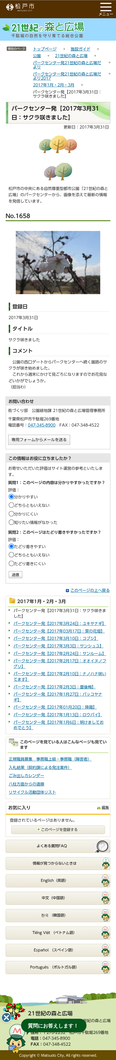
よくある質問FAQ (52, 846)
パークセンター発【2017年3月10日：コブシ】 (56, 638)
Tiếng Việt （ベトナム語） (54, 933)
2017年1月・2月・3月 (53, 85)
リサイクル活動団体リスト (32, 792)
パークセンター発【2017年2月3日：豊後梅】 (55, 687)
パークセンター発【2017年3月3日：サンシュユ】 (59, 646)
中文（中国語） (54, 898)
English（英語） (54, 880)
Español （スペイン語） (54, 950)
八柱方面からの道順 (26, 784)
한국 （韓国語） (54, 915)
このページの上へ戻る (90, 590)
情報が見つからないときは (55, 863)
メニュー (106, 14)
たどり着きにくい (30, 564)
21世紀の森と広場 (71, 56)
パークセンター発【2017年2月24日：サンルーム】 (60, 654)
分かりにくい (26, 514)
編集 (105, 807)
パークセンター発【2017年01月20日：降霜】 (55, 707)
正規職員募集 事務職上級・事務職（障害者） (50, 759)
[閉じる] (6, 1018)
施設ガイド (80, 49)
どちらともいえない (32, 505)
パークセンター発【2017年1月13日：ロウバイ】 (58, 715)
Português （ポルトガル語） (54, 967)
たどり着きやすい (30, 547)
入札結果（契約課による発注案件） (40, 768)
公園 (37, 56)
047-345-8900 (41, 425)
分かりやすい (26, 497)
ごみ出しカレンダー (26, 776)
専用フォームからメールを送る (39, 440)
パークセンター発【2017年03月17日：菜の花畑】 (59, 631)
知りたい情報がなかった (35, 523)
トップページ (45, 49)
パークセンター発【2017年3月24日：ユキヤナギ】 (60, 624)
